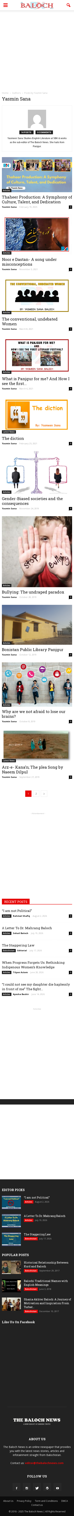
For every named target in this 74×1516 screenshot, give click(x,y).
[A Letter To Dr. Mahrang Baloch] (11, 1221)
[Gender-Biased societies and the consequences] (37, 472)
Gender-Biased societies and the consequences (32, 501)
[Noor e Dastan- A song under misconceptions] (37, 235)
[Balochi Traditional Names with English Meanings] (11, 1285)
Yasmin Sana (9, 206)
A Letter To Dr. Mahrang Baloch (27, 928)
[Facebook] (16, 1487)
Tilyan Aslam (20, 972)
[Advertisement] (37, 49)
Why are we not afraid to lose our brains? (33, 714)
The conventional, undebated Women (30, 321)
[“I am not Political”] (11, 1202)
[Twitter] (37, 1487)
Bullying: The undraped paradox (33, 592)
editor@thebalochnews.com (44, 1463)
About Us (8, 1501)
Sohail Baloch (20, 933)
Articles (6, 190)
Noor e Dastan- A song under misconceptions (29, 262)
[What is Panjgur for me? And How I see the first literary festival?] (37, 355)
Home (5, 93)
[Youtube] (57, 1487)
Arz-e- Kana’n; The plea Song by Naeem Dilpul (32, 769)
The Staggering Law (18, 945)
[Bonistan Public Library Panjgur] (37, 625)
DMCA (64, 1501)
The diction (13, 438)
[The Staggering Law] (11, 1239)
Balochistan (9, 950)
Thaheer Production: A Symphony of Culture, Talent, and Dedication (37, 199)
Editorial (22, 950)
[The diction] (37, 415)
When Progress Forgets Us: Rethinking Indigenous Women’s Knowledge (33, 964)
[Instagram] (27, 1487)
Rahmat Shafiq (21, 915)
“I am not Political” (17, 910)
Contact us (37, 1505)
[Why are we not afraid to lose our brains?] (37, 684)
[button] (68, 5)
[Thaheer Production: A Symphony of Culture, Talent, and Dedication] (37, 174)
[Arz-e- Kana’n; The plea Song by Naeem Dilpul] (37, 746)
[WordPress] (47, 1487)
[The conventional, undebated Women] (37, 295)
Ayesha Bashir (21, 994)
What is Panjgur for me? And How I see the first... (35, 381)
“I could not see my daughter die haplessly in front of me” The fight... (36, 986)
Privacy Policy (24, 1501)
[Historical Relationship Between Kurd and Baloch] (11, 1267)
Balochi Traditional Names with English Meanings (46, 1283)
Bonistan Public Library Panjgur (32, 649)
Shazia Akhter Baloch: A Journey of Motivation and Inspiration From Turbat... (47, 1303)
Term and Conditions (46, 1501)
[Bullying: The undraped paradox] (37, 551)
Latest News (9, 431)
